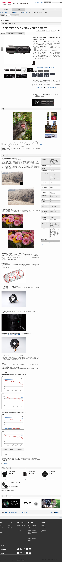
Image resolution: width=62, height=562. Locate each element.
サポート (56, 9)
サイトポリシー (11, 560)
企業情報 (43, 522)
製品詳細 (3, 33)
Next (35, 49)
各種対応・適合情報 (32, 538)
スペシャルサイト (11, 33)
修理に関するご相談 (32, 530)
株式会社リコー (43, 527)
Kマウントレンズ (16, 12)
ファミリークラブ (20, 527)
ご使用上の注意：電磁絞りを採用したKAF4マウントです (44, 67)
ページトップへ (59, 517)
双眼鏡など (2, 532)
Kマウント (51, 512)
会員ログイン (10, 525)
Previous (2, 49)
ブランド (6, 9)
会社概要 (42, 525)
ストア (31, 9)
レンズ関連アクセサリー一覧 (20, 468)
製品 (19, 9)
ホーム (1, 12)
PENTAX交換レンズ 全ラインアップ (12, 512)
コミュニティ (43, 9)
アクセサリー (14, 15)
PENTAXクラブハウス (21, 525)
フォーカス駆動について (38, 87)
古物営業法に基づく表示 (44, 531)
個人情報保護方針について (21, 560)
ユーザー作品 (20, 33)
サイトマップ (2, 560)
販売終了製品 (24, 512)
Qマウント (57, 512)
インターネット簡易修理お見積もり (32, 533)
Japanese (47, 2)
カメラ (2, 15)
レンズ (10, 12)
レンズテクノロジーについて (51, 87)
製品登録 (29, 540)
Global (42, 2)
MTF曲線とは (5, 463)
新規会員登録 (10, 527)
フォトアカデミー (20, 530)
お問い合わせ (36, 2)
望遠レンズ (24, 12)
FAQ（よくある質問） (32, 525)
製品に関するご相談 (32, 527)
